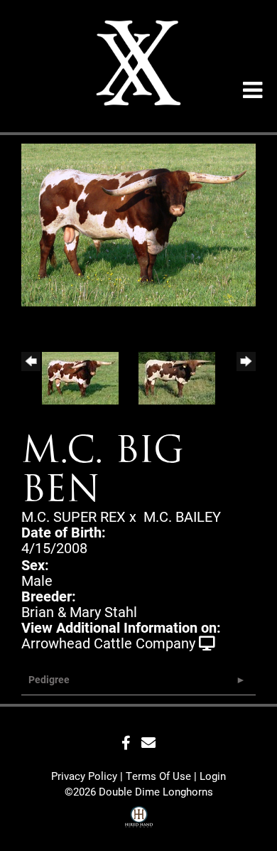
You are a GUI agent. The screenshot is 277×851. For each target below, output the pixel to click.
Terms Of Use (158, 776)
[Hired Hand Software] (139, 818)
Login (213, 776)
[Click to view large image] (138, 222)
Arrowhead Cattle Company (108, 642)
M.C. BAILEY (182, 516)
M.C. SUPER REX (73, 516)
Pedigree (49, 679)
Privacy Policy (84, 776)
